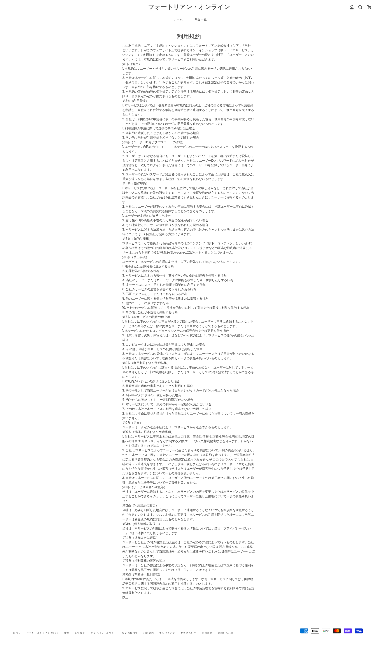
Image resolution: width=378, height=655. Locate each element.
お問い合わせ (226, 633)
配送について (188, 633)
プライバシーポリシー (104, 633)
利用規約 (149, 633)
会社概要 (80, 633)
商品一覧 (200, 19)
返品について (167, 633)
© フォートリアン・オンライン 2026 (35, 633)
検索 (66, 633)
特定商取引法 (130, 633)
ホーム (178, 19)
